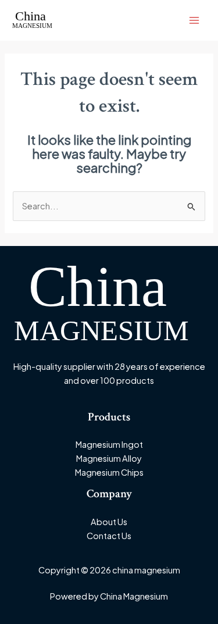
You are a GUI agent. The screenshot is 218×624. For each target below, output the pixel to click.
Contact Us (109, 535)
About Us (109, 521)
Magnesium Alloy (109, 458)
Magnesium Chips (109, 472)
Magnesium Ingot (109, 444)
